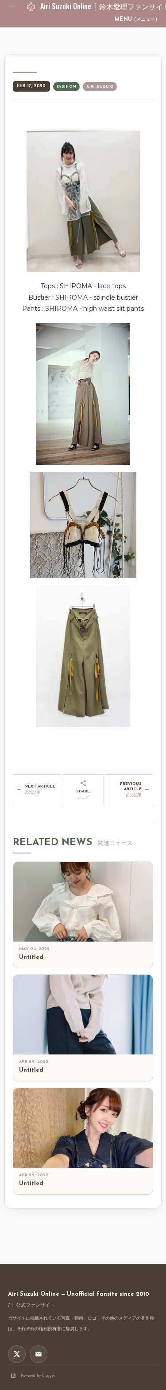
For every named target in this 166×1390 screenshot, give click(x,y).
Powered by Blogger (38, 1376)
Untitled (31, 957)
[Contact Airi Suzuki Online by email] (38, 1354)
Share (83, 794)
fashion (67, 87)
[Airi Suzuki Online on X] (17, 1354)
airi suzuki (99, 87)
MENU (136, 19)
